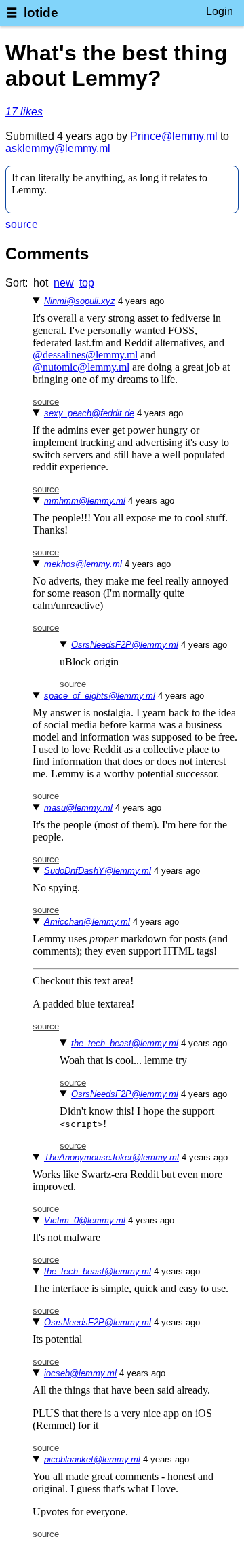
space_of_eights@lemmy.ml (99, 695)
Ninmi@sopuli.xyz (79, 301)
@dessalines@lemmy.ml (85, 355)
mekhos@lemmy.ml (83, 564)
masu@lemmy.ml (78, 807)
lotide (41, 12)
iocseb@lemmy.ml (80, 1373)
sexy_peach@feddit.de (89, 413)
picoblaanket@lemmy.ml (92, 1459)
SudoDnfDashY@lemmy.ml (97, 871)
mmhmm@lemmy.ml (84, 501)
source (21, 224)
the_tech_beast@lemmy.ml (124, 1043)
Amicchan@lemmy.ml (87, 922)
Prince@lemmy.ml (174, 136)
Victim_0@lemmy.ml (84, 1220)
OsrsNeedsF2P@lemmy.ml (124, 645)
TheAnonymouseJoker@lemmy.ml (111, 1157)
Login (219, 11)
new (64, 283)
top (86, 283)
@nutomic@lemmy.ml (81, 367)
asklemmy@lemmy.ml (57, 148)
